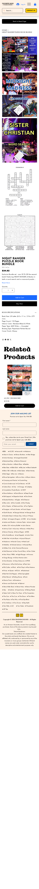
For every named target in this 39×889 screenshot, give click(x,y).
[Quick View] (19, 385)
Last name (6, 434)
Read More (6, 288)
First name (6, 425)
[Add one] (12, 295)
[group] (19, 391)
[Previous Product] (8, 385)
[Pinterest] (8, 344)
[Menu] (29, 4)
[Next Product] (31, 385)
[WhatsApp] (3, 344)
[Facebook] (5, 344)
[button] (35, 4)
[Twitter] (10, 344)
